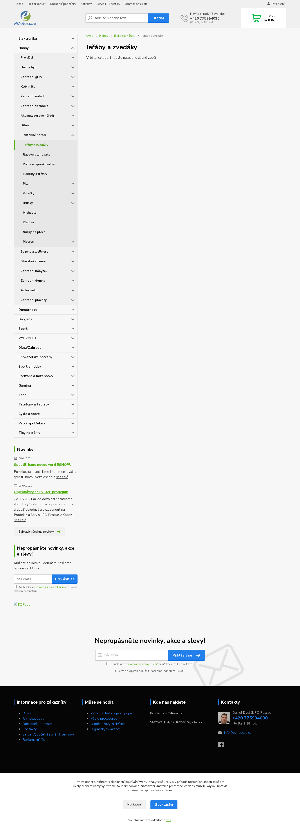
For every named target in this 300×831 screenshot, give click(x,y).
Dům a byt (28, 67)
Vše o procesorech (105, 718)
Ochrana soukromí (136, 4)
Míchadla (29, 213)
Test (22, 395)
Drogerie (25, 319)
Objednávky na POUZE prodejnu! (41, 492)
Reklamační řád (34, 739)
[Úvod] (48, 18)
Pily (25, 184)
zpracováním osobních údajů (50, 587)
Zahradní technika (34, 106)
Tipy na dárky (29, 433)
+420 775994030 (205, 18)
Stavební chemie (33, 261)
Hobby (23, 48)
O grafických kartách (106, 729)
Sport (23, 329)
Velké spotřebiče (31, 423)
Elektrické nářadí (33, 135)
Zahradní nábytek (34, 271)
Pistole (28, 242)
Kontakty (86, 4)
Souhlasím (164, 804)
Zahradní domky (33, 281)
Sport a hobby (29, 366)
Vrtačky (28, 193)
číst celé (62, 477)
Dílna (25, 125)
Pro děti (27, 57)
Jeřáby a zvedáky (35, 145)
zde (168, 820)
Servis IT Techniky (108, 4)
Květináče (28, 86)
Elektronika (27, 38)
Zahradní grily (31, 77)
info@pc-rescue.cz (237, 732)
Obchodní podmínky (63, 4)
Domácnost (27, 310)
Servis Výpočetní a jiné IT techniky (48, 734)
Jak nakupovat (36, 4)
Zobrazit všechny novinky (36, 532)
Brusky (28, 203)
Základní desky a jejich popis (111, 713)
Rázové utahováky (36, 154)
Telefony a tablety (33, 404)
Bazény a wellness (34, 251)
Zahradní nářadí (33, 96)
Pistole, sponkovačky (39, 164)
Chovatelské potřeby (35, 357)
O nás (19, 4)
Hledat (158, 18)
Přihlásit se (65, 579)
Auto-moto (29, 290)
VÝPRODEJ (27, 338)
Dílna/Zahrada (30, 347)
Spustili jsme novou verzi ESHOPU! (43, 464)
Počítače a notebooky (35, 376)
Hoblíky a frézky (35, 174)
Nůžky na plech (34, 232)
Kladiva (28, 222)
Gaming (24, 385)
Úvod (89, 36)
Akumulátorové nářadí (37, 116)
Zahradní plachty (34, 300)
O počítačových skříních (108, 724)
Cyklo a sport (29, 414)
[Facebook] (223, 746)
